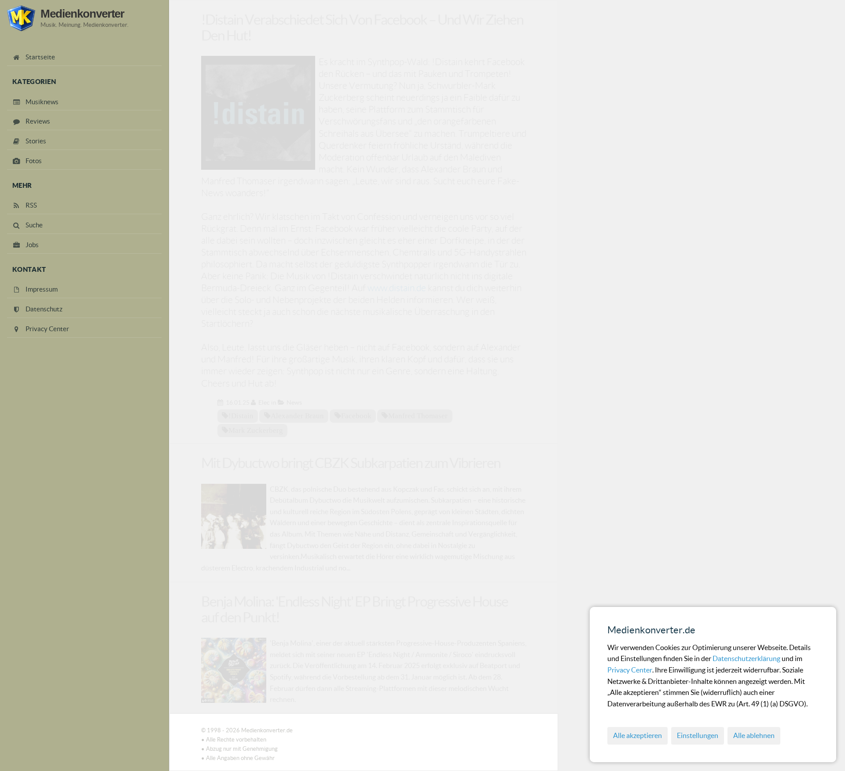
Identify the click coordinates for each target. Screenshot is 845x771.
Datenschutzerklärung (747, 658)
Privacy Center (629, 670)
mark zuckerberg (255, 430)
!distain (241, 416)
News (294, 402)
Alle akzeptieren (637, 735)
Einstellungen (697, 735)
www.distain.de (396, 288)
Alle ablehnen (754, 735)
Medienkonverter (82, 13)
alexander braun (297, 416)
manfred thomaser (418, 416)
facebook (356, 416)
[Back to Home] (21, 18)
